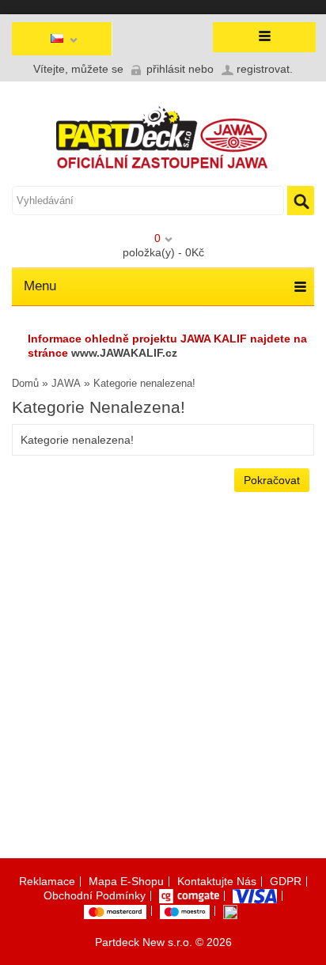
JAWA (66, 383)
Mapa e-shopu (126, 881)
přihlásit (165, 68)
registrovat (263, 68)
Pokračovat (272, 480)
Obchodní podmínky (95, 895)
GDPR (285, 881)
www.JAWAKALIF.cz (124, 352)
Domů (25, 383)
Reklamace (47, 881)
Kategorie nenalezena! (144, 383)
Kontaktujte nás (216, 881)
